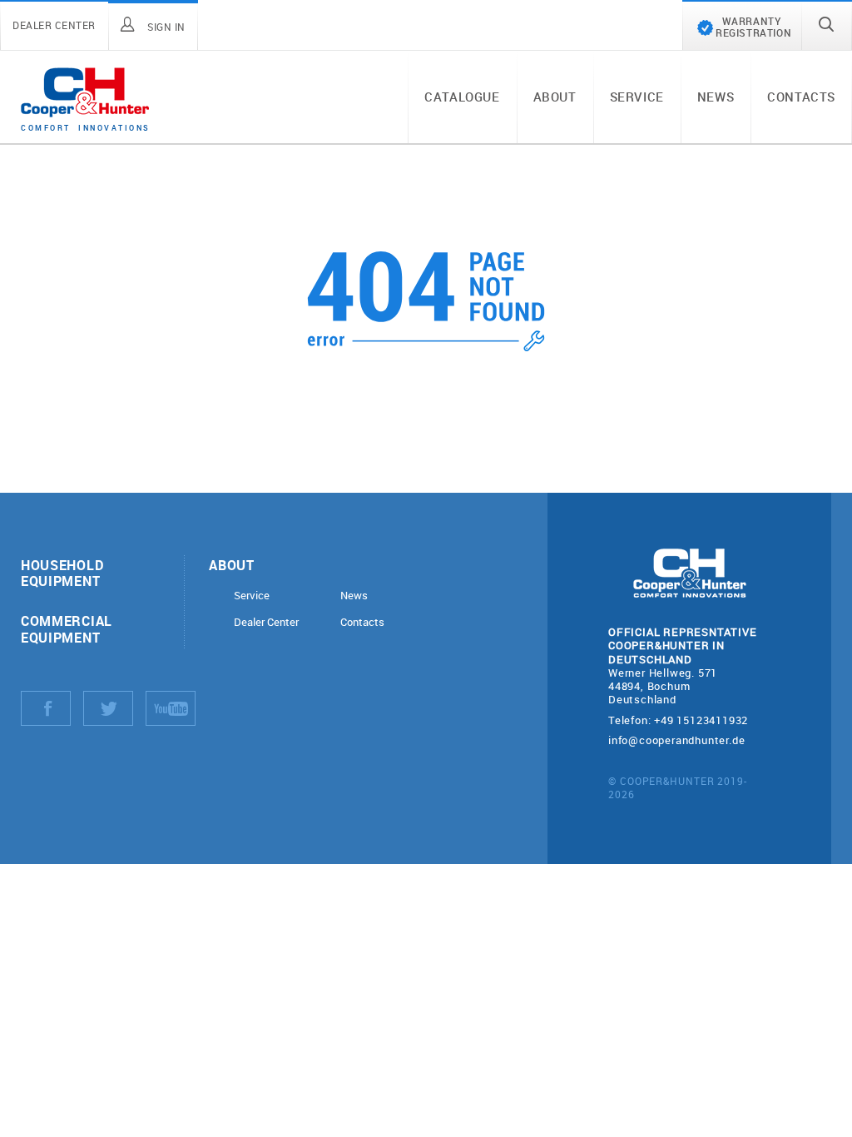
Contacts (801, 96)
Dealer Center (266, 622)
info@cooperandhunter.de (676, 739)
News (715, 96)
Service (637, 96)
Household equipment (62, 572)
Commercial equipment (66, 628)
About (555, 96)
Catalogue (461, 96)
